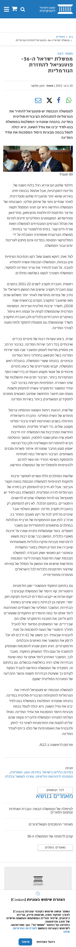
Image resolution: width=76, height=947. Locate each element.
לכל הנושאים (55, 790)
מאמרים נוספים (55, 848)
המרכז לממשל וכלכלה (19, 777)
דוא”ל (38, 100)
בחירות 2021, (31, 772)
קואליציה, (15, 772)
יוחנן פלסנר (38, 85)
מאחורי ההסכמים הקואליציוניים (51, 824)
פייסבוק (58, 100)
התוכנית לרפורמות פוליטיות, (54, 777)
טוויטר (48, 100)
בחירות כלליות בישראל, (57, 772)
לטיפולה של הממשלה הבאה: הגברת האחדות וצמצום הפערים (41, 810)
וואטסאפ (68, 100)
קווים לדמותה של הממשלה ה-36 (50, 836)
